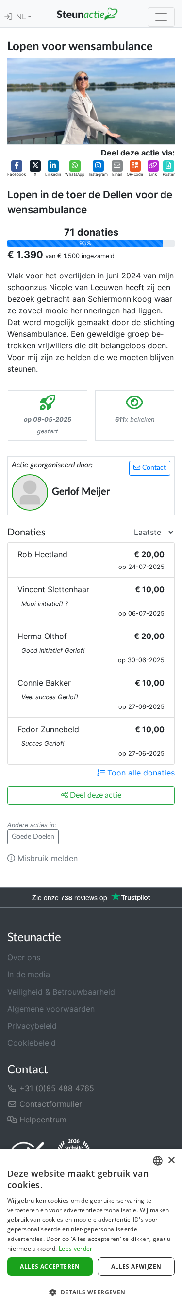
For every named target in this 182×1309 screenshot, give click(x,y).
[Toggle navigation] (161, 17)
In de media (28, 974)
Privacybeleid (32, 1026)
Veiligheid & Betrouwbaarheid (61, 992)
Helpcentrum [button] (41, 1119)
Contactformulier (49, 1104)
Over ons (23, 957)
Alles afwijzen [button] (136, 1266)
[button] (16, 168)
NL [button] (22, 17)
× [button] (171, 1160)
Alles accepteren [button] (50, 1266)
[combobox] (158, 1161)
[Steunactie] (87, 13)
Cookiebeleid (31, 1043)
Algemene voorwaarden (51, 1009)
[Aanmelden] (8, 17)
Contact (153, 468)
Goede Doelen (33, 836)
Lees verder (75, 1248)
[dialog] (91, 1229)
